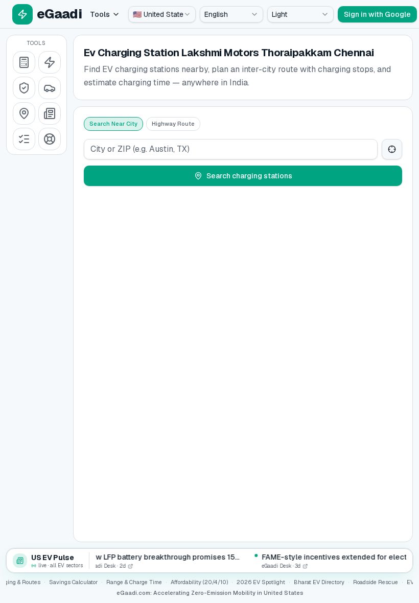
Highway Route (173, 123)
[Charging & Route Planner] (24, 113)
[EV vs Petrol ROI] (24, 62)
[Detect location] (392, 149)
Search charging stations (249, 175)
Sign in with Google (377, 14)
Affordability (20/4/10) (199, 582)
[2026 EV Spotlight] (49, 88)
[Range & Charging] (49, 62)
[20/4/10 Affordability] (24, 88)
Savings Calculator (73, 582)
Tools (100, 14)
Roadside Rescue (375, 582)
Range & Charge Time (134, 582)
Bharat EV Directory (319, 582)
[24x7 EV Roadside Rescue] (49, 139)
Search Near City (113, 123)
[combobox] (162, 14)
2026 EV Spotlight (261, 582)
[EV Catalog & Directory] (24, 139)
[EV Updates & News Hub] (49, 113)
